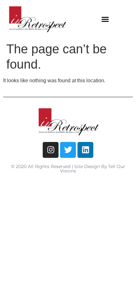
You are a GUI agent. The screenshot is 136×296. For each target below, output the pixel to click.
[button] (105, 19)
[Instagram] (51, 150)
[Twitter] (68, 150)
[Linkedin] (85, 150)
